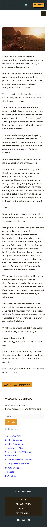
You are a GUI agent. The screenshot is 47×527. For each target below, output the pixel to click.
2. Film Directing (13, 440)
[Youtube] (18, 520)
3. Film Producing (14, 444)
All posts (9, 472)
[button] (26, 5)
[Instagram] (23, 520)
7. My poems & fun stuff (17, 464)
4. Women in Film (14, 448)
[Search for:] (24, 416)
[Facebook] (28, 520)
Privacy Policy (23, 504)
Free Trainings (23, 513)
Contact (23, 509)
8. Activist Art (12, 468)
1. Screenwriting (13, 436)
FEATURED (11, 476)
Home (23, 499)
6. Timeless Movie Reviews (19, 459)
